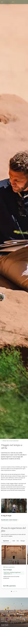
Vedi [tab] (13, 541)
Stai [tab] (18, 541)
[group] (6, 540)
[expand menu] (2, 2)
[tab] (11, 591)
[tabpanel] (14, 571)
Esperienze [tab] (6, 541)
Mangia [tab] (23, 541)
